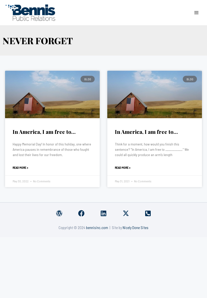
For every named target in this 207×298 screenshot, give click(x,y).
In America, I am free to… (44, 131)
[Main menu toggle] (196, 12)
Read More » (20, 167)
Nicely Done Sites (135, 227)
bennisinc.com (97, 227)
